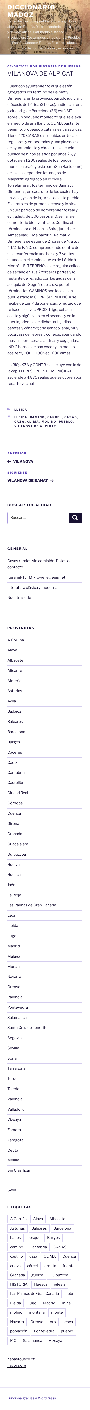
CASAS (71, 417)
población (19, 1331)
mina (66, 1303)
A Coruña (16, 640)
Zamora (14, 1130)
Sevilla (13, 1048)
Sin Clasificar (19, 1170)
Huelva (14, 864)
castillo (16, 1256)
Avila (12, 701)
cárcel (55, 417)
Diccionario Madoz (32, 11)
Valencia (15, 1099)
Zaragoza (16, 1140)
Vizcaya (14, 1119)
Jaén (12, 885)
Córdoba (15, 803)
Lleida (21, 409)
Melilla (13, 1160)
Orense (14, 987)
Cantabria (16, 772)
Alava (12, 650)
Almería (15, 681)
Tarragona (17, 1068)
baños (15, 1237)
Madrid (14, 946)
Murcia (14, 966)
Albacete (16, 660)
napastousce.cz (21, 1359)
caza (19, 421)
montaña (37, 1312)
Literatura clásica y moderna (33, 587)
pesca (67, 1322)
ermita (50, 1266)
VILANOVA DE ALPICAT (35, 426)
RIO (13, 1340)
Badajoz (14, 711)
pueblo (66, 421)
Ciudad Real (18, 793)
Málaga (14, 956)
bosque (34, 1237)
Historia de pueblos (60, 66)
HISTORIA (19, 1284)
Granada (15, 834)
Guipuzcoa (17, 854)
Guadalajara (18, 844)
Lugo (12, 936)
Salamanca (17, 1017)
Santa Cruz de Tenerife (28, 1027)
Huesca (14, 874)
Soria (12, 1058)
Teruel (13, 1078)
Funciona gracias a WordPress (32, 1398)
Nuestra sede (19, 597)
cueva (15, 1266)
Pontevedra (18, 1007)
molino (49, 421)
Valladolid (16, 1109)
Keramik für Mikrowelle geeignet (37, 577)
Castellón (16, 782)
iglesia (60, 1284)
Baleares (15, 721)
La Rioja (14, 895)
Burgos (14, 742)
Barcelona (16, 732)
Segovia (15, 1038)
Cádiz (12, 762)
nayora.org (17, 1365)
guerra (37, 1275)
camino (37, 417)
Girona (13, 823)
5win (12, 1190)
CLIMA (33, 421)
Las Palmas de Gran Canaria (32, 905)
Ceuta (13, 1150)
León (12, 915)
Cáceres (15, 752)
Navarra (14, 976)
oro (53, 1322)
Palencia (15, 997)
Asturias (15, 691)
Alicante (15, 670)
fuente (69, 1266)
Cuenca (14, 813)
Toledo (14, 1089)
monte (57, 1312)
